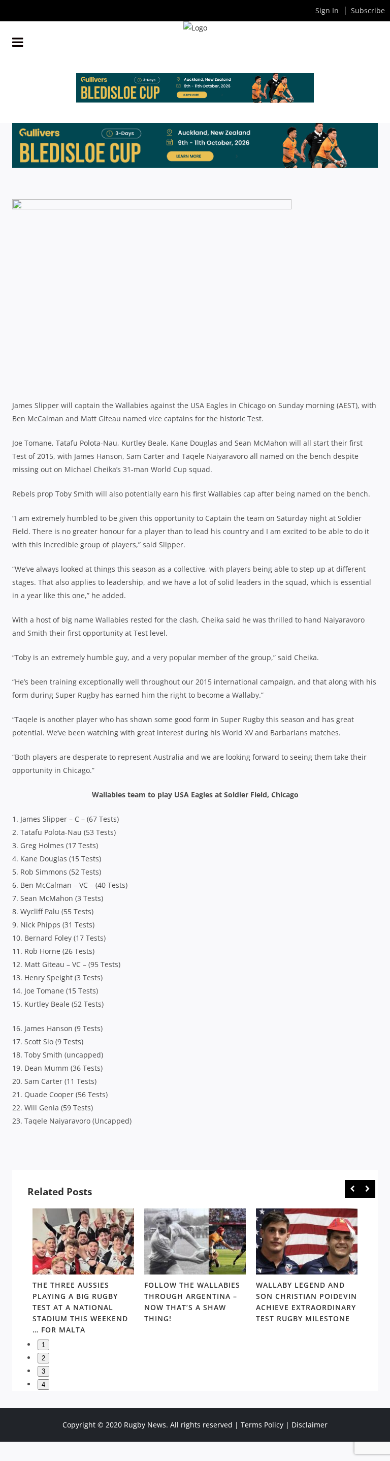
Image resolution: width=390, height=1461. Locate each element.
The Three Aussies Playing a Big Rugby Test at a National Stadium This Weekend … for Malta (80, 1307)
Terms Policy (262, 1424)
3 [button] (43, 1371)
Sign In (327, 10)
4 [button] (43, 1384)
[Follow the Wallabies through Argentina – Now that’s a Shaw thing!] (195, 1241)
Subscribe (368, 10)
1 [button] (43, 1345)
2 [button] (43, 1358)
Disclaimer (309, 1424)
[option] (83, 1273)
